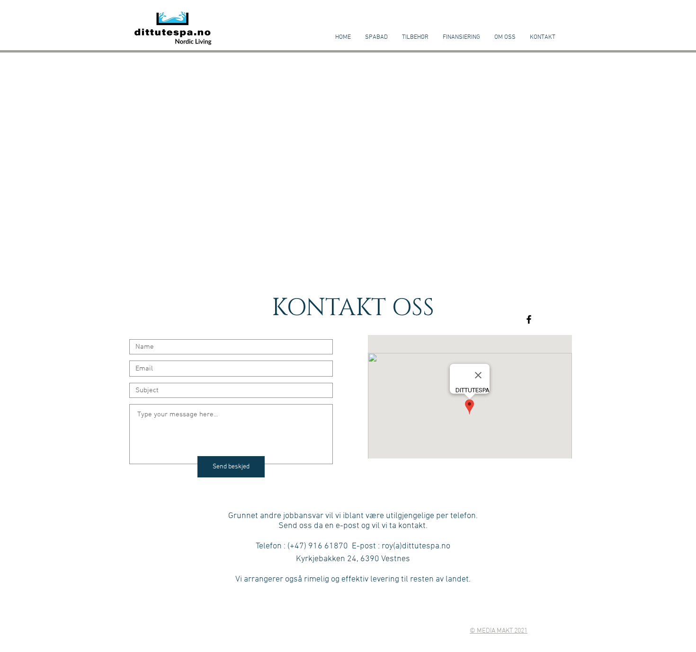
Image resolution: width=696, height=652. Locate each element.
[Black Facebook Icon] (529, 319)
